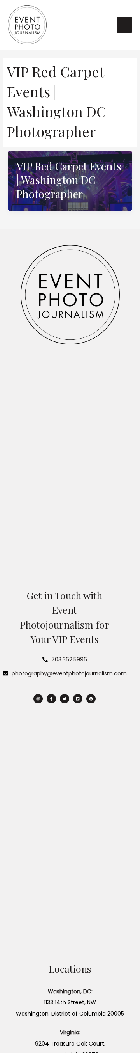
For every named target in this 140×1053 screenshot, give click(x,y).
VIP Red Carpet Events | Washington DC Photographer (68, 180)
